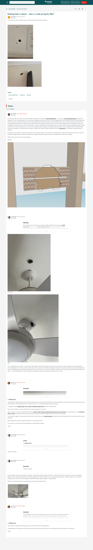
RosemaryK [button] (13, 216)
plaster (47, 118)
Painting (29, 95)
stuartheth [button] (13, 16)
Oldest (12, 109)
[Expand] (46, 231)
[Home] (6, 9)
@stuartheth (53, 118)
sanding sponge (48, 416)
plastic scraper (11, 413)
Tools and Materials (13, 95)
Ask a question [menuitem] (65, 2)
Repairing (22, 95)
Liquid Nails (62, 128)
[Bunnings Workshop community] (48, 2)
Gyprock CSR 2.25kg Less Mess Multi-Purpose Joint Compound (49, 412)
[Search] (11, 2)
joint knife (81, 412)
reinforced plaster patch (70, 118)
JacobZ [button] (12, 382)
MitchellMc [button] (13, 113)
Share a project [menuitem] (75, 2)
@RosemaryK (12, 399)
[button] (9, 17)
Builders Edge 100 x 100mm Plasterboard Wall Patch (30, 406)
